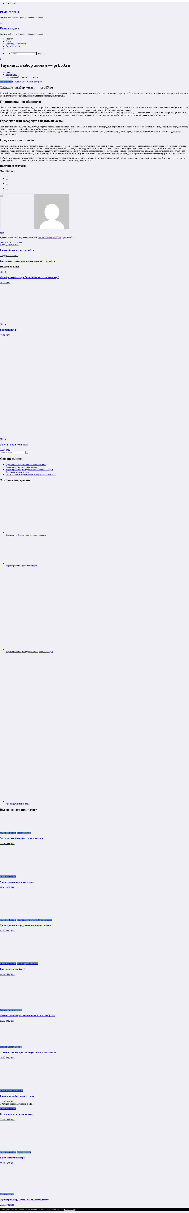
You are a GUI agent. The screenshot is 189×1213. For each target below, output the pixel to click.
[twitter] (7, 179)
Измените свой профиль (49, 237)
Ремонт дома (9, 12)
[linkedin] (7, 181)
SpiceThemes (69, 1209)
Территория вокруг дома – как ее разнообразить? (24, 1199)
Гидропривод (8, 329)
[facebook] (7, 176)
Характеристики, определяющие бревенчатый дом (29, 469)
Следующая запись (9, 255)
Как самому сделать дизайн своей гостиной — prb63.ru (27, 261)
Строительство (13, 46)
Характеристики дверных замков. (21, 467)
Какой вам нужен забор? (12, 1158)
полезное (4, 833)
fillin (14, 82)
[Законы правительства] (74, 434)
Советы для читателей (16, 44)
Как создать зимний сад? (17, 472)
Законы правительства (14, 444)
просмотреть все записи (11, 242)
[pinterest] (7, 186)
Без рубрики (6, 82)
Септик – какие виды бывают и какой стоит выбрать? (31, 474)
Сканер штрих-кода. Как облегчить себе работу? (29, 277)
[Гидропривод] (31, 319)
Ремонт (9, 41)
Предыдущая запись (9, 244)
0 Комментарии (34, 82)
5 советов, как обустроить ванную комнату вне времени (28, 1052)
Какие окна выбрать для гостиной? (18, 1096)
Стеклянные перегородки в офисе (17, 1114)
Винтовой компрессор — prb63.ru (17, 250)
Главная (9, 39)
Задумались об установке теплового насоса (26, 464)
